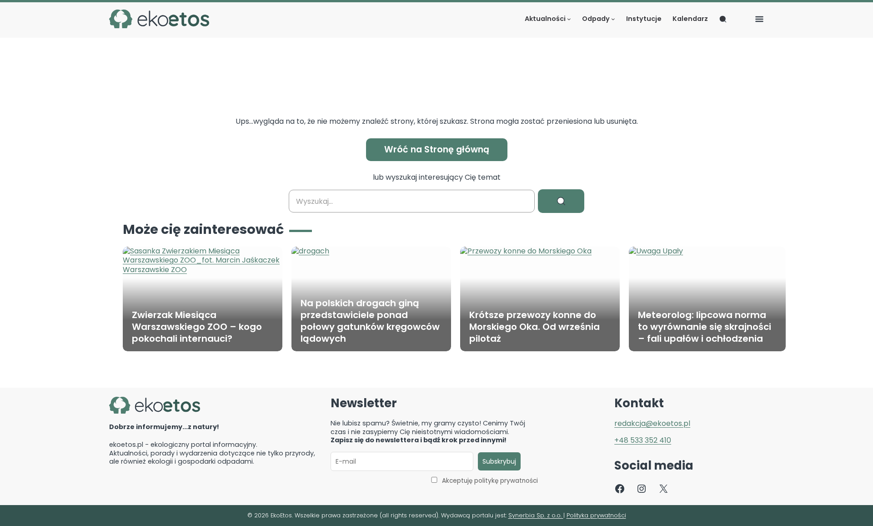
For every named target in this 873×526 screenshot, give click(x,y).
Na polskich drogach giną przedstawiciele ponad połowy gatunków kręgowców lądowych (370, 321)
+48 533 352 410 (642, 440)
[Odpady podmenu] (613, 19)
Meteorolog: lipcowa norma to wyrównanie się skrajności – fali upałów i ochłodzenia (704, 327)
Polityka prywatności (596, 515)
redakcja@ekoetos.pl (652, 423)
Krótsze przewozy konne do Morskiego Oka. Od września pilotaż (534, 327)
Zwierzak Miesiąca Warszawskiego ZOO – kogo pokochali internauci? (197, 327)
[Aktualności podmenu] (569, 19)
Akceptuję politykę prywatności (490, 480)
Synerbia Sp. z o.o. (535, 515)
